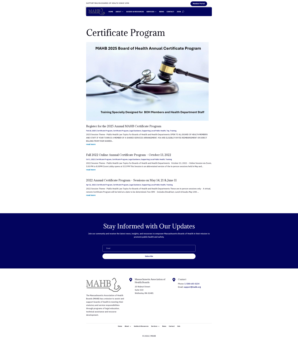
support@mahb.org (192, 287)
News (161, 12)
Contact (170, 12)
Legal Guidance (135, 131)
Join (179, 12)
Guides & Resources (135, 12)
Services (150, 12)
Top (167, 131)
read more (91, 144)
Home (110, 12)
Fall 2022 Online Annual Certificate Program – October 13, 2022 (128, 155)
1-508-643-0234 (192, 284)
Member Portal (199, 4)
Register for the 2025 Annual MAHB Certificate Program (123, 126)
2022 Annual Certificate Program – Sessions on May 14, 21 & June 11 (131, 180)
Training (173, 131)
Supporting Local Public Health (154, 131)
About (118, 12)
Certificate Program (104, 131)
